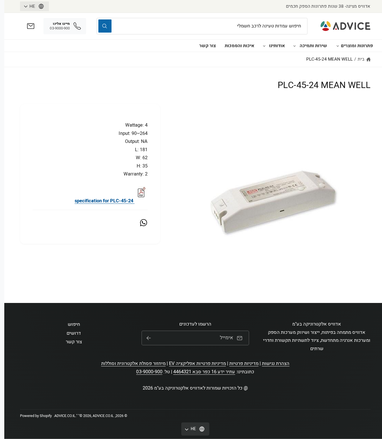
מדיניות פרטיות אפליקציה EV (197, 363)
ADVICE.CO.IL (64, 415)
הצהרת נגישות (275, 363)
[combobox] (202, 26)
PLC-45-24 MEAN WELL (329, 59)
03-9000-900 (149, 371)
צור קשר (207, 45)
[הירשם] (149, 338)
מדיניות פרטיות (243, 363)
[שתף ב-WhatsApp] (144, 223)
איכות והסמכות (239, 45)
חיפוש (74, 324)
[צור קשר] (31, 26)
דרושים (74, 333)
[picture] (141, 200)
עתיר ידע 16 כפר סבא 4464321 (204, 371)
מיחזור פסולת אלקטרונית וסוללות (133, 363)
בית (361, 59)
